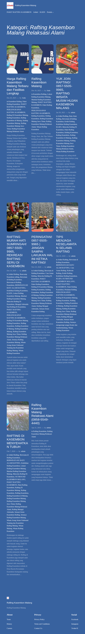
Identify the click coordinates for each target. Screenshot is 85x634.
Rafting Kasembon (13, 118)
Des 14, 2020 (11, 271)
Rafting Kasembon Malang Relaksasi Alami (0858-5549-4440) (42, 414)
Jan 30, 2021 (60, 112)
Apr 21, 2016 (36, 428)
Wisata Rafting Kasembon (65, 151)
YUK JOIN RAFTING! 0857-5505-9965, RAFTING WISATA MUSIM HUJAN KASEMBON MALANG (67, 93)
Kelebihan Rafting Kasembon (66, 124)
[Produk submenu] (53, 12)
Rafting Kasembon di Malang (17, 496)
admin (73, 112)
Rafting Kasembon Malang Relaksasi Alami (41, 124)
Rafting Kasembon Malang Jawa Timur (16, 126)
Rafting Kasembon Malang (25, 5)
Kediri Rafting (70, 121)
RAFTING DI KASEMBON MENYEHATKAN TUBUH (17, 441)
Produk (49, 12)
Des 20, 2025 (11, 98)
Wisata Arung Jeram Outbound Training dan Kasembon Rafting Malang (17, 523)
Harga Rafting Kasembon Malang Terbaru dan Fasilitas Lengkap (17, 86)
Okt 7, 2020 (11, 451)
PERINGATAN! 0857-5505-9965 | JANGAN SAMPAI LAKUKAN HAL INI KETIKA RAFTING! (42, 249)
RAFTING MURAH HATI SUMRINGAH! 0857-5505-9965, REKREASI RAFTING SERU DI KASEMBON (17, 251)
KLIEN (59, 127)
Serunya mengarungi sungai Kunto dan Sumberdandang (66, 325)
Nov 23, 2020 (36, 267)
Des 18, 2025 (36, 90)
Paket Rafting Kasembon (40, 284)
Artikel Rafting (63, 116)
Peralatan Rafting (71, 290)
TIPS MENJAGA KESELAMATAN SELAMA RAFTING (66, 244)
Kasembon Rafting (15, 101)
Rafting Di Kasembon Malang (17, 115)
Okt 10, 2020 (60, 256)
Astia (24, 98)
